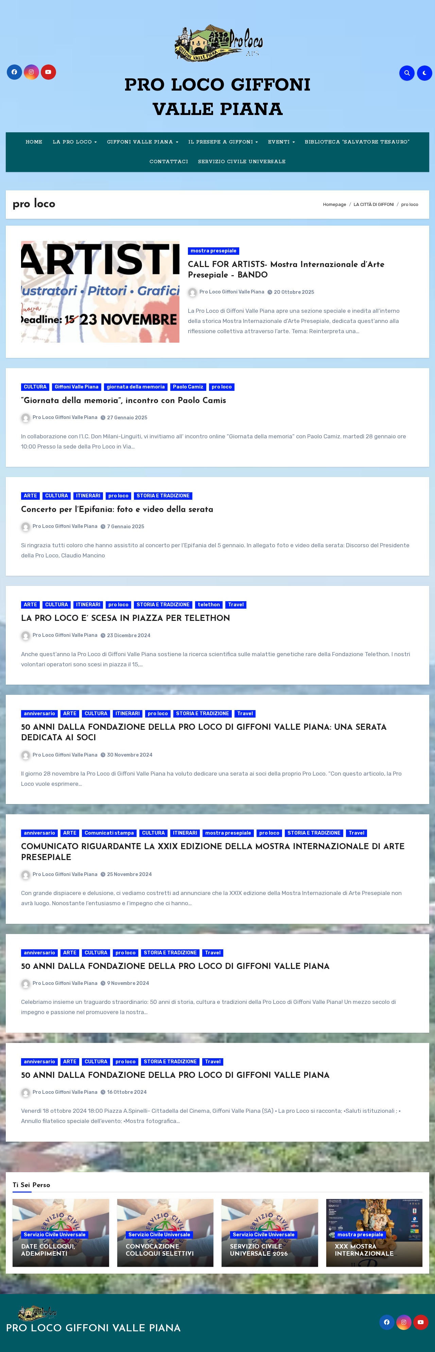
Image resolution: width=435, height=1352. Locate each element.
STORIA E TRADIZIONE (163, 496)
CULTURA (35, 387)
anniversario (39, 714)
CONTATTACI (169, 162)
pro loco (222, 387)
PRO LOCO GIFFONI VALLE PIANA (93, 1329)
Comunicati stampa (109, 833)
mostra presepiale (214, 251)
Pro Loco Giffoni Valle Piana (231, 292)
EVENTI (280, 142)
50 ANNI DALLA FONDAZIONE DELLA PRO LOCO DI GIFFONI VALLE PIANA (175, 967)
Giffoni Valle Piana (77, 387)
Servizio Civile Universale (55, 1235)
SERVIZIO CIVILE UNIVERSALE (241, 162)
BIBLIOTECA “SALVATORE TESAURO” (357, 142)
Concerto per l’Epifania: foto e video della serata (117, 510)
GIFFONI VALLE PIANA (141, 142)
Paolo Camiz (188, 387)
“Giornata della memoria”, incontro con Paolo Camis (123, 401)
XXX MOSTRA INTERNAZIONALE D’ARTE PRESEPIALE (366, 1254)
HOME (33, 142)
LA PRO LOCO (73, 142)
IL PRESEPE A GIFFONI (221, 142)
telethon (209, 605)
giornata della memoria (136, 387)
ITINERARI (88, 496)
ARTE (30, 496)
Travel (236, 605)
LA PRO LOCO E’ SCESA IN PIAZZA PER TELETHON (125, 619)
